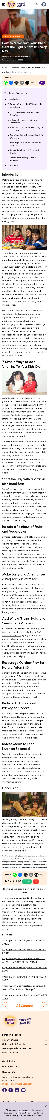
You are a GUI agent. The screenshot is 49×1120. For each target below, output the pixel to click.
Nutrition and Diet (13, 36)
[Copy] (27, 83)
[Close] (46, 1106)
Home (4, 68)
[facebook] (11, 83)
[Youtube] (23, 1090)
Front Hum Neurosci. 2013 (26, 510)
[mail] (22, 83)
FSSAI (18, 683)
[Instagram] (17, 1090)
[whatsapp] (6, 83)
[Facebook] (4, 1090)
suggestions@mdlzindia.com (17, 1084)
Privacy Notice (25, 1113)
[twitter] (16, 83)
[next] (43, 1005)
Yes (28, 881)
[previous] (5, 1005)
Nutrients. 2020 (9, 595)
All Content (24, 1006)
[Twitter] (10, 1090)
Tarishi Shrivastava (21, 57)
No (36, 881)
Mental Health (9, 1066)
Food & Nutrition (35, 68)
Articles (5, 72)
